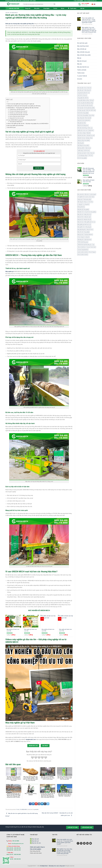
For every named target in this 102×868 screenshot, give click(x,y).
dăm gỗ (91, 100)
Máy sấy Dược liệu (81, 122)
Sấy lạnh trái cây (81, 137)
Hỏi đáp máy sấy (81, 110)
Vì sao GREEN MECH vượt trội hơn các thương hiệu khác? (21, 120)
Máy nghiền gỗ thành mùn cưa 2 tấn (13, 630)
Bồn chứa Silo (81, 194)
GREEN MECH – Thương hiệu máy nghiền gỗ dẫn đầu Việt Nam (23, 107)
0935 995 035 (17, 848)
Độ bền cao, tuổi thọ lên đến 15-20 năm (18, 112)
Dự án (62, 8)
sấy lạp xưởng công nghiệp (83, 140)
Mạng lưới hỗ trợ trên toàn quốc (17, 118)
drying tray (80, 199)
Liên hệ (82, 8)
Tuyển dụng (80, 150)
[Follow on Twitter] (78, 0)
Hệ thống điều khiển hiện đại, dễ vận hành (19, 114)
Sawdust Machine (88, 234)
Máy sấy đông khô (82, 229)
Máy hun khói (80, 216)
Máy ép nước (80, 234)
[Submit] (54, 4)
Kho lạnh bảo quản (82, 43)
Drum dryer (91, 196)
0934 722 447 (10, 854)
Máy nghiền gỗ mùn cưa (90, 221)
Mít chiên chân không (82, 127)
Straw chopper (81, 237)
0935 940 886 (17, 854)
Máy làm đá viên (87, 219)
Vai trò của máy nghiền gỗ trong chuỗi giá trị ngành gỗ (20, 104)
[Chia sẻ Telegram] (48, 804)
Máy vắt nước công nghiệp (83, 232)
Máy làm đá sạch (82, 61)
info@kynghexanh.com (17, 843)
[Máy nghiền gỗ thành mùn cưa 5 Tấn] (66, 621)
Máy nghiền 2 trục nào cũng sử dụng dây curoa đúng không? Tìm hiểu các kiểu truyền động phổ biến (89, 30)
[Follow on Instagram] (75, 0)
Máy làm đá (80, 219)
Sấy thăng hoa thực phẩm (83, 145)
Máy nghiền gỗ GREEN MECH (16, 121)
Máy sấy (79, 64)
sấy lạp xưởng (89, 137)
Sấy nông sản (80, 142)
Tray (93, 244)
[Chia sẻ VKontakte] (39, 804)
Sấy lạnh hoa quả (90, 135)
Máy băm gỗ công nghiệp (83, 209)
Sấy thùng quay (87, 239)
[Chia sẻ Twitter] (33, 804)
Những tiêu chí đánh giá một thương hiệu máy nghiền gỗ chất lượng (23, 105)
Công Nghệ (46, 8)
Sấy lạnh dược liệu (81, 135)
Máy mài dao (80, 221)
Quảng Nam (90, 130)
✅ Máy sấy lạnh (34, 839)
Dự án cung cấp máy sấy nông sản (85, 105)
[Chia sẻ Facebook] (30, 804)
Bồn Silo (87, 194)
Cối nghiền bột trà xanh (83, 196)
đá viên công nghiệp (82, 158)
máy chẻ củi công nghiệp (90, 211)
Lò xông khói (86, 204)
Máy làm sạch (88, 216)
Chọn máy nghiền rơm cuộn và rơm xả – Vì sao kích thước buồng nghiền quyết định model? (89, 20)
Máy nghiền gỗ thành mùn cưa (84, 224)
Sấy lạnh (88, 132)
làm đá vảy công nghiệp (83, 115)
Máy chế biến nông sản (83, 52)
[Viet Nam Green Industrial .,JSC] (94, 4)
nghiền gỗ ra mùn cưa (82, 130)
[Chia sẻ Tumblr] (45, 804)
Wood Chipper (92, 252)
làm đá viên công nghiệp (83, 112)
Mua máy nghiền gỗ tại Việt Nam (15, 125)
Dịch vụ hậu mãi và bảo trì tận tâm (17, 116)
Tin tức (55, 8)
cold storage (93, 194)
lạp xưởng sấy (81, 117)
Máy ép (79, 58)
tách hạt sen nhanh (82, 153)
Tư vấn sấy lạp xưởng (82, 155)
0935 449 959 (10, 848)
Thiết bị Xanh (80, 73)
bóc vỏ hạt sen (87, 87)
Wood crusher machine (83, 254)
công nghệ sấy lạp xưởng (83, 100)
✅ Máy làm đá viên (35, 843)
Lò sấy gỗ (80, 204)
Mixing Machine (81, 206)
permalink (36, 809)
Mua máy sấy (88, 117)
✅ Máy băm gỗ (34, 841)
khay (85, 201)
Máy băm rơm (81, 211)
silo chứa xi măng (81, 132)
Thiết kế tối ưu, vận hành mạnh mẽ (17, 109)
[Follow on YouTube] (81, 0)
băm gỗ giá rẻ (88, 90)
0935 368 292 (17, 859)
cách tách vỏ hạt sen (82, 95)
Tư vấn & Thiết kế (82, 76)
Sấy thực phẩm (81, 148)
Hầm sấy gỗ (80, 201)
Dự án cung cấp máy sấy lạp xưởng (85, 102)
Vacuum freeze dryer (91, 247)
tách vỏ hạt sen (90, 153)
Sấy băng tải (80, 239)
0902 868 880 (10, 850)
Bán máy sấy (80, 87)
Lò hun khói (90, 201)
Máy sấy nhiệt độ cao (83, 67)
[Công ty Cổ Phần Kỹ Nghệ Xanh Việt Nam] (92, 4)
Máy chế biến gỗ (81, 49)
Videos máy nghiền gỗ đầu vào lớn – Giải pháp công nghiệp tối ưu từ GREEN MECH (27, 123)
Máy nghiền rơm (81, 226)
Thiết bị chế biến (81, 70)
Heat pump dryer (87, 199)
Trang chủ (27, 8)
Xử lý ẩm (79, 79)
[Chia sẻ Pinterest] (36, 804)
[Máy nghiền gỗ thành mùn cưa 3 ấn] (31, 621)
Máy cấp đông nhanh (83, 46)
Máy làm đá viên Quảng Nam (84, 120)
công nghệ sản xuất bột (83, 97)
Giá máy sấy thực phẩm (89, 107)
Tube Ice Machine (81, 247)
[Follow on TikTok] (77, 0)
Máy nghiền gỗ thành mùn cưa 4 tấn (48, 630)
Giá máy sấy (80, 107)
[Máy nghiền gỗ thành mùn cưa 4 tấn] (48, 621)
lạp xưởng (91, 115)
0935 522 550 (17, 850)
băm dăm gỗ (80, 90)
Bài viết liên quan (11, 127)
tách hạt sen (86, 150)
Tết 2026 (90, 155)
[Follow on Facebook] (74, 0)
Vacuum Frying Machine (83, 249)
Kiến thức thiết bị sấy (90, 110)
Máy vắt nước (90, 229)
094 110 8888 (85, 3)
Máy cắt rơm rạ (87, 214)
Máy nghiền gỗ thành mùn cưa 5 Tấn (65, 630)
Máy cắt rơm (80, 214)
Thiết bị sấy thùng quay (83, 242)
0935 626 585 (10, 859)
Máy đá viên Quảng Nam (83, 125)
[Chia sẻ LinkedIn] (42, 804)
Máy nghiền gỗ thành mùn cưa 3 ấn (30, 630)
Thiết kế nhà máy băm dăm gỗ (84, 244)
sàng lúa (87, 237)
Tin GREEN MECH (14, 12)
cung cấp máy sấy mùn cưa (83, 92)
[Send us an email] (80, 0)
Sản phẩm (36, 8)
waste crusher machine (83, 252)
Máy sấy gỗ (88, 226)
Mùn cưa (90, 127)
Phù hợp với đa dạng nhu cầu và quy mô (18, 111)
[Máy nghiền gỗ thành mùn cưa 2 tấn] (13, 621)
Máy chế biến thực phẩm (84, 55)
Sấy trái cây (88, 148)
